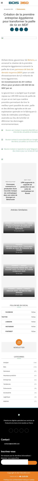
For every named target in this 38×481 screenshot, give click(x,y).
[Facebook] (11, 430)
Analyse (20, 362)
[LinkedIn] (21, 430)
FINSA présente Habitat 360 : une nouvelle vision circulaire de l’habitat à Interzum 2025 (19, 269)
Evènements (21, 9)
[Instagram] (27, 430)
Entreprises (20, 380)
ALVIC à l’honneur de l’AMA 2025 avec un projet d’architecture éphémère (19, 227)
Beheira (31, 60)
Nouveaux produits (20, 375)
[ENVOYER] (32, 463)
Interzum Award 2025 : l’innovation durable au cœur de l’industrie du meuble (19, 248)
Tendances (20, 384)
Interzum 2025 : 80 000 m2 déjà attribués (19, 291)
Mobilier (20, 401)
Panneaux (20, 371)
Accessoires (20, 393)
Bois (20, 367)
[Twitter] (16, 430)
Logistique (20, 397)
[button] (12, 29)
